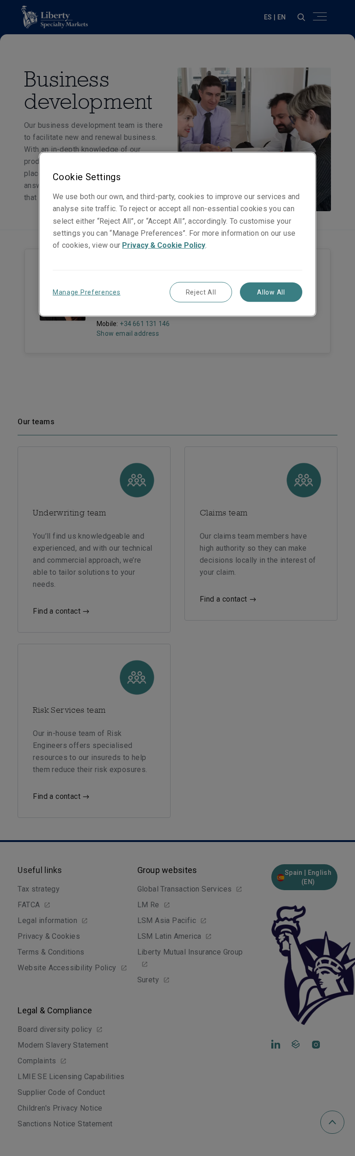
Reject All (201, 292)
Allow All (271, 292)
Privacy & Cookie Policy (163, 245)
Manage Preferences (87, 292)
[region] (177, 234)
